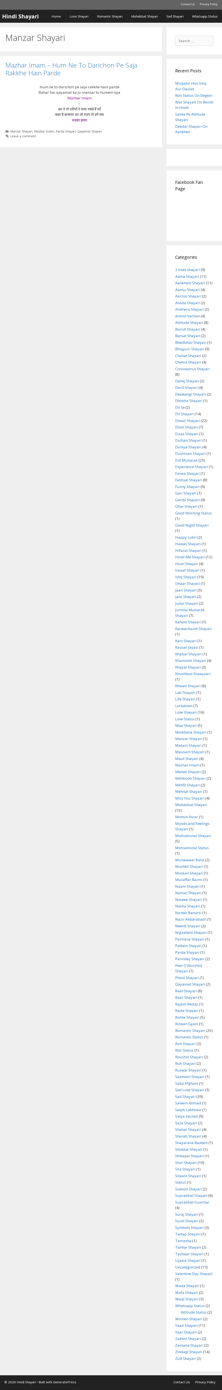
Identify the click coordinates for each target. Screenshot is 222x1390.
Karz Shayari (186, 640)
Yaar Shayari (186, 1332)
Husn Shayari (186, 563)
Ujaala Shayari (188, 1260)
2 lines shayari (187, 269)
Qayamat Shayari (89, 131)
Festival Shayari (188, 479)
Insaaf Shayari (187, 570)
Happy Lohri (186, 537)
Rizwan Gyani (186, 1023)
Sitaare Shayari (188, 1175)
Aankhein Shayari (190, 282)
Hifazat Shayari (188, 550)
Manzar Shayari (21, 131)
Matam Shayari (188, 745)
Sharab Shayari (188, 1136)
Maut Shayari (186, 758)
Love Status (185, 718)
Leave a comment (23, 136)
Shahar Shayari (188, 1129)
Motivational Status (192, 847)
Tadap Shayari (188, 1234)
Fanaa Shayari (187, 473)
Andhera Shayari (189, 309)
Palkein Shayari (188, 945)
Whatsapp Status (205, 16)
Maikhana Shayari (190, 732)
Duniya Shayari (188, 446)
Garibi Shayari (187, 499)
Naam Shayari (187, 886)
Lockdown (184, 705)
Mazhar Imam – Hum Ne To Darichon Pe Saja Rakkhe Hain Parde (71, 69)
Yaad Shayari (186, 1325)
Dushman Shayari (190, 453)
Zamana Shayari (189, 1345)
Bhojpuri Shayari (189, 348)
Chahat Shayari (188, 355)
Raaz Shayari (186, 997)
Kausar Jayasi (186, 647)
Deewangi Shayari (190, 394)
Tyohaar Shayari (189, 1253)
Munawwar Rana (189, 859)
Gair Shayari (185, 493)
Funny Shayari (187, 486)
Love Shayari (79, 16)
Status (180, 1182)
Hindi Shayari (20, 16)
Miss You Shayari (189, 798)
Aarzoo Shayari (188, 296)
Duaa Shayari (186, 433)
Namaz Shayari (188, 892)
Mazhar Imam (44, 131)
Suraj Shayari (186, 1214)
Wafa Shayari (186, 1292)
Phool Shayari (187, 977)
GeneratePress (64, 1382)
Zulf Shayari (185, 1358)
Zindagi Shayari (188, 1351)
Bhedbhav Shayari (190, 342)
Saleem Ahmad (188, 1103)
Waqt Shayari (186, 1298)
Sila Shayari (185, 1169)
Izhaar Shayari (187, 583)
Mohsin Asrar (186, 816)
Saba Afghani (186, 1083)
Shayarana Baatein (191, 1142)
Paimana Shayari (189, 939)
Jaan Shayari (186, 590)
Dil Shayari (184, 413)
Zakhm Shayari (188, 1338)
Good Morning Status (193, 513)
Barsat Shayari (187, 335)
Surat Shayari (186, 1220)
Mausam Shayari (189, 751)
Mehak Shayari (188, 771)
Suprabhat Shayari (191, 1195)
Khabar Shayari (188, 653)
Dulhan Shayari (188, 440)
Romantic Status (189, 1036)
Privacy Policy (209, 4)
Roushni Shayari (189, 1056)
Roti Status (184, 1050)
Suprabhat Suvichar (192, 1202)
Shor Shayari (186, 1162)
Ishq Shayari (185, 576)
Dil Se (180, 407)
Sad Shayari (174, 16)
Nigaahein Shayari (191, 932)
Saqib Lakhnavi (188, 1109)
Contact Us (188, 4)
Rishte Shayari (187, 1017)
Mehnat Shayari (188, 791)
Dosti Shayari (186, 427)
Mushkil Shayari (189, 866)
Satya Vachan (186, 1116)
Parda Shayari (66, 131)
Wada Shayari (187, 1285)
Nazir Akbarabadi (190, 919)
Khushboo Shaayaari (193, 673)
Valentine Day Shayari (194, 1273)
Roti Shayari (185, 1043)
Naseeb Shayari (188, 899)
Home (56, 16)
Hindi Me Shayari (190, 556)
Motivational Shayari (193, 835)
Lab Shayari (185, 692)
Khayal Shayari (188, 667)
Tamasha (183, 1240)
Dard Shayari (186, 387)
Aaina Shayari (187, 276)
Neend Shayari (187, 925)
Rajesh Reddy (186, 1004)
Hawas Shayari (188, 543)
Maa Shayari (186, 725)
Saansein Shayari (189, 1076)
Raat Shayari (186, 990)
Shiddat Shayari (188, 1149)
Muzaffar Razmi (188, 879)
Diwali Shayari (187, 420)
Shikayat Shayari (189, 1155)
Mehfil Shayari (187, 784)
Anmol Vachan (187, 316)
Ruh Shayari (185, 1063)
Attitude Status (194, 1312)
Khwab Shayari (188, 685)
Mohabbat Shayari (144, 16)
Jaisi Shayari (185, 596)
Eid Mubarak (186, 460)
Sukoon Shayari (188, 1188)
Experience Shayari (191, 466)
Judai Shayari (186, 603)
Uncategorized (187, 1267)
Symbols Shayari (189, 1227)
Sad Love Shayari (189, 1089)
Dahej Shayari (187, 380)
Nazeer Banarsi (188, 912)
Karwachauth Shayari (193, 628)
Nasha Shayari (187, 906)
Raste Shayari (186, 1010)
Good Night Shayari (192, 525)
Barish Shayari (187, 329)
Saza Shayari (186, 1122)
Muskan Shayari (189, 873)
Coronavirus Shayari (192, 368)
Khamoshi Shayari (190, 660)
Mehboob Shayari (190, 778)
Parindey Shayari (189, 958)
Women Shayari (188, 1318)
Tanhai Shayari (188, 1247)
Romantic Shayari (109, 16)
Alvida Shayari (187, 302)
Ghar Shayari (186, 506)
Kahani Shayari (188, 621)
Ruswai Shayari (188, 1070)
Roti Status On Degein (193, 95)
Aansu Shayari (187, 289)
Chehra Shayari (188, 362)
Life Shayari (185, 699)
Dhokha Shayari (188, 400)
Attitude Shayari (189, 322)
